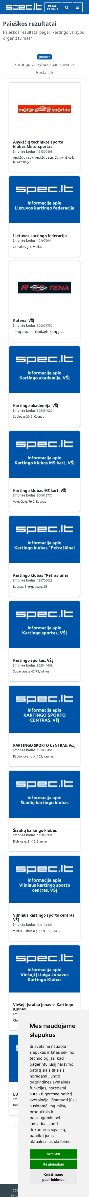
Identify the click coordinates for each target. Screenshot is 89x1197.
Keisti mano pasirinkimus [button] (53, 1177)
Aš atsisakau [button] (53, 1164)
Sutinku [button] (53, 1154)
